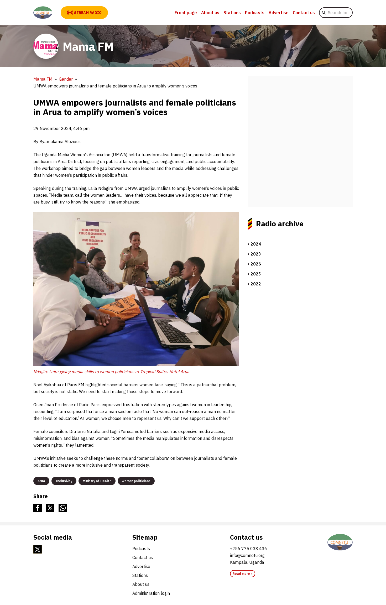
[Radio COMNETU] (340, 542)
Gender (66, 79)
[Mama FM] (42, 12)
